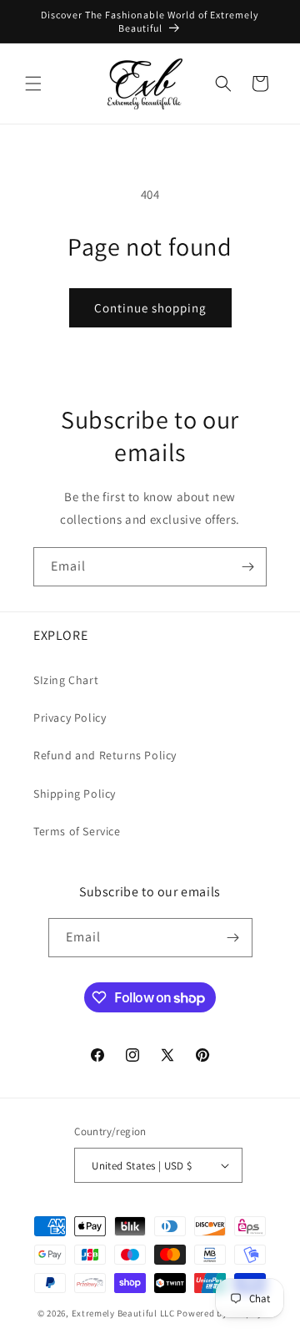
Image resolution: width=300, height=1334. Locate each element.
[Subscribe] (247, 566)
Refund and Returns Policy (105, 755)
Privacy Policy (69, 717)
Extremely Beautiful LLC (123, 1313)
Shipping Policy (74, 793)
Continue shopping (150, 308)
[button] (33, 83)
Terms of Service (77, 831)
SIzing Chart (65, 679)
